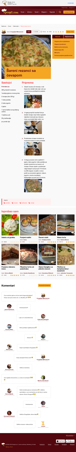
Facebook (42, 444)
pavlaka (8, 203)
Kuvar (22, 12)
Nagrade (52, 12)
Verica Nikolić (9, 394)
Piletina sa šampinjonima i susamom (66, 260)
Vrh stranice (69, 435)
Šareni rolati (47, 228)
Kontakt (34, 444)
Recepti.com (10, 11)
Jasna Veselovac (9, 309)
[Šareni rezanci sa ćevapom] (35, 101)
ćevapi (32, 203)
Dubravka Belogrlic (43, 319)
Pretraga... (60, 12)
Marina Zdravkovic (43, 380)
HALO (11, 447)
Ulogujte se (72, 7)
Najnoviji (57, 36)
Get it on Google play (70, 441)
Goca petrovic (9, 369)
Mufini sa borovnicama (61, 47)
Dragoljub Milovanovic (16, 31)
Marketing (29, 444)
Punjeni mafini (28, 228)
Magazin (44, 12)
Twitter (49, 444)
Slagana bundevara (60, 44)
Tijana (43, 406)
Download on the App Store (60, 441)
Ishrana (29, 12)
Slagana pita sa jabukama (62, 41)
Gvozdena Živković (9, 416)
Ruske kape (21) (59, 50)
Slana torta (66, 228)
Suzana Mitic (9, 329)
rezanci (16, 203)
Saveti (37, 12)
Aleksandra (9, 349)
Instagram (64, 444)
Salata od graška (10, 228)
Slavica (43, 339)
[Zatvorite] (1, 3)
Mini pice (57, 52)
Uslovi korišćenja (22, 444)
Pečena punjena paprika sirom (63, 55)
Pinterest (72, 444)
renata (43, 426)
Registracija (64, 7)
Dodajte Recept (68, 12)
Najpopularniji (69, 36)
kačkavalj (24, 203)
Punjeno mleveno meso (10, 260)
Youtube (57, 444)
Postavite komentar (44, 285)
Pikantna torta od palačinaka (28, 260)
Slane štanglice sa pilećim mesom (47, 260)
